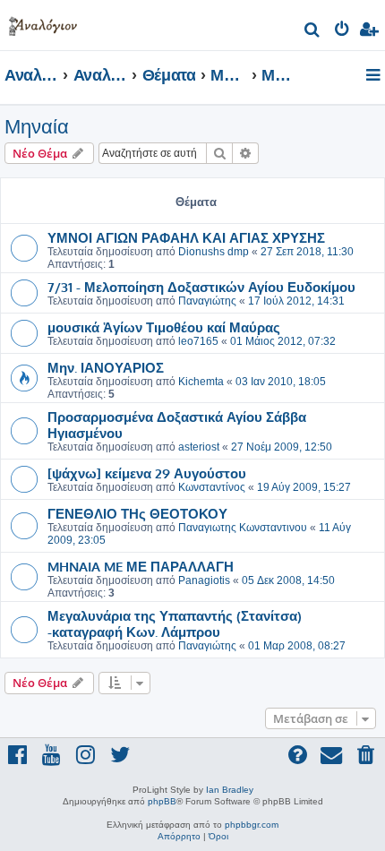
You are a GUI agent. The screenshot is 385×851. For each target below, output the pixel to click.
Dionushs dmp (213, 251)
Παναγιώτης (207, 301)
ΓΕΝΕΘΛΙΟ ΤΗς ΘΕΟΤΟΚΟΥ (137, 513)
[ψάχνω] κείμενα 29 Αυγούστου (146, 473)
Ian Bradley (229, 790)
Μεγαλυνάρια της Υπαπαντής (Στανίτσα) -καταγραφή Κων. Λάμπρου (174, 623)
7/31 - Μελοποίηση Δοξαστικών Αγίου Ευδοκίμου (201, 287)
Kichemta (201, 381)
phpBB (162, 801)
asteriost (198, 447)
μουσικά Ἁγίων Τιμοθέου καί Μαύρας (163, 327)
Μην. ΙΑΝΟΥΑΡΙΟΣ (105, 367)
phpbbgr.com (251, 825)
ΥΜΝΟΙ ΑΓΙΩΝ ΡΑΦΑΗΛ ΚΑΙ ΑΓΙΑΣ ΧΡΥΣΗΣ (186, 237)
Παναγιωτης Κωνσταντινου (242, 527)
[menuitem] (313, 32)
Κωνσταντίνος (211, 487)
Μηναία (36, 127)
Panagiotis (204, 580)
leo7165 (198, 341)
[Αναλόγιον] (43, 22)
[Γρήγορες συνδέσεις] (374, 76)
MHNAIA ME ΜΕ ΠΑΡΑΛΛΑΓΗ (140, 566)
